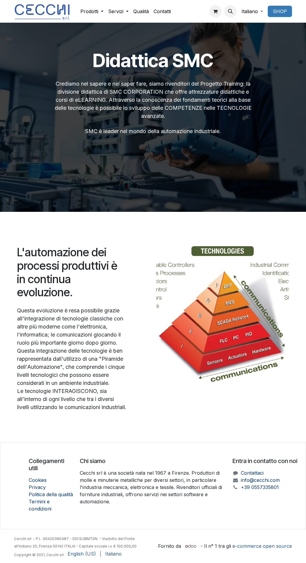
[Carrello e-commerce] (215, 11)
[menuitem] (92, 11)
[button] (230, 11)
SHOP (280, 11)
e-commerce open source (262, 546)
